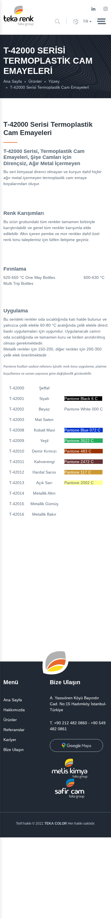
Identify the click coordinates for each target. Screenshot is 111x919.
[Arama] (57, 21)
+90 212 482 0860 (70, 723)
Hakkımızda (14, 710)
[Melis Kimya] (70, 768)
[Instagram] (106, 8)
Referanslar (13, 729)
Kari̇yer (9, 739)
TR (85, 21)
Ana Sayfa (12, 700)
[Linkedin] (93, 8)
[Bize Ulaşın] (76, 745)
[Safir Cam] (70, 788)
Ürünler (10, 719)
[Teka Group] (18, 15)
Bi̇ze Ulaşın (13, 749)
